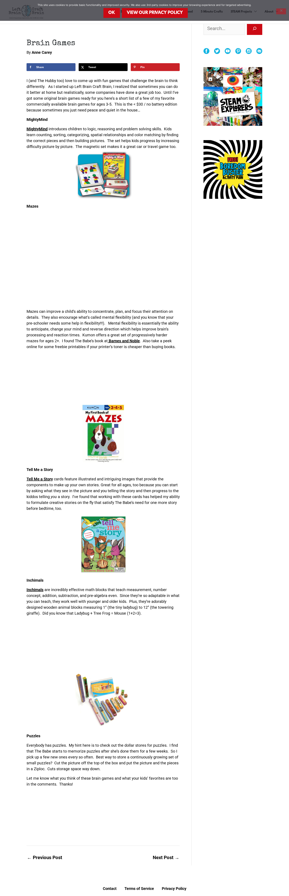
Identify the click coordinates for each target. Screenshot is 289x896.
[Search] (254, 28)
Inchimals (35, 589)
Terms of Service (139, 888)
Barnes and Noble (124, 341)
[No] (281, 11)
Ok (111, 12)
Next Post (166, 857)
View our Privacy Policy (155, 12)
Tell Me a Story (40, 479)
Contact (110, 888)
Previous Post (44, 857)
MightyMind (37, 129)
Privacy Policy (174, 888)
